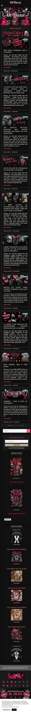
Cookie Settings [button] (6, 709)
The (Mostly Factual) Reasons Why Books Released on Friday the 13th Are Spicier (15, 130)
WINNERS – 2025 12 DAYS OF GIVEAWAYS (15, 402)
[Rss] (27, 685)
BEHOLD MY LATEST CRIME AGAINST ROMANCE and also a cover (15, 289)
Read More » (7, 67)
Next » (22, 425)
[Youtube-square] (3, 682)
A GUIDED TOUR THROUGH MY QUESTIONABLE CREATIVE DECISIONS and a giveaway (15, 326)
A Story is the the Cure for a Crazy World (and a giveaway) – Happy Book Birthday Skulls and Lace (15, 90)
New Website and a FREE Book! (15, 365)
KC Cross (26, 668)
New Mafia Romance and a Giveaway (15, 51)
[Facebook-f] (27, 682)
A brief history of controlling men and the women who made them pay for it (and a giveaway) (15, 208)
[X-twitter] (7, 682)
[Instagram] (19, 682)
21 (19, 425)
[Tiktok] (15, 682)
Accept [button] (14, 709)
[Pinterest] (11, 682)
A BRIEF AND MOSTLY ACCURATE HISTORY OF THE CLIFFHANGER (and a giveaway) (15, 249)
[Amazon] (11, 685)
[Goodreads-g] (23, 682)
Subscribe (17, 445)
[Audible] (15, 685)
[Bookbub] (3, 685)
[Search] (28, 431)
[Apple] (7, 685)
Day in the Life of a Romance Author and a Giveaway (15, 169)
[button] (2, 5)
